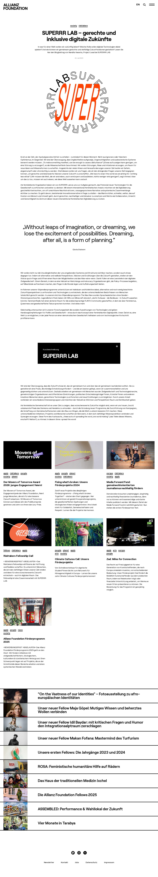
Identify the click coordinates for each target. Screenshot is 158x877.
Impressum (109, 862)
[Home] (15, 6)
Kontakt (64, 862)
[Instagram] (79, 852)
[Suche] (144, 4)
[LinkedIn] (85, 852)
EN (138, 4)
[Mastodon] (73, 852)
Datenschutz (91, 862)
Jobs (77, 862)
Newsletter (49, 862)
